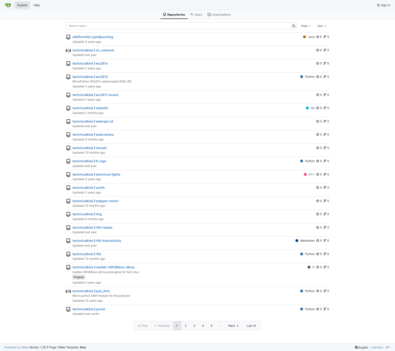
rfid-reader (104, 227)
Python (310, 76)
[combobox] (306, 25)
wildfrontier (81, 37)
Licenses (376, 347)
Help (37, 5)
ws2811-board (107, 95)
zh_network (105, 50)
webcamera (105, 134)
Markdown (307, 240)
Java (311, 36)
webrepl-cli (104, 121)
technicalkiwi (82, 50)
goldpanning (103, 37)
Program (79, 277)
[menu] (361, 347)
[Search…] (293, 25)
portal (100, 309)
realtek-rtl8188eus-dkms (115, 267)
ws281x (102, 63)
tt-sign (101, 161)
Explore (22, 5)
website (102, 108)
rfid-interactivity (108, 241)
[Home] (8, 5)
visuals (101, 148)
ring (99, 214)
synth (100, 187)
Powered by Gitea (16, 347)
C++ (312, 174)
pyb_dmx (103, 291)
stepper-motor (107, 201)
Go (313, 108)
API (387, 347)
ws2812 (102, 77)
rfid (98, 254)
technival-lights (108, 174)
